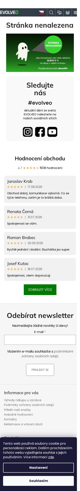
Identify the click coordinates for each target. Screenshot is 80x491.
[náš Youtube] (52, 132)
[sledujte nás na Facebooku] (40, 132)
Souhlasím (38, 480)
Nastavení (38, 467)
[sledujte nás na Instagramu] (28, 132)
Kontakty (10, 419)
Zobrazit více (40, 289)
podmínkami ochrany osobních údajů (47, 353)
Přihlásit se (40, 370)
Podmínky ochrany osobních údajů (29, 405)
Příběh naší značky (17, 410)
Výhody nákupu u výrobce (22, 400)
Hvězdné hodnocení (18, 414)
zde (51, 457)
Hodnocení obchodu (40, 158)
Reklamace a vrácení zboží (23, 424)
